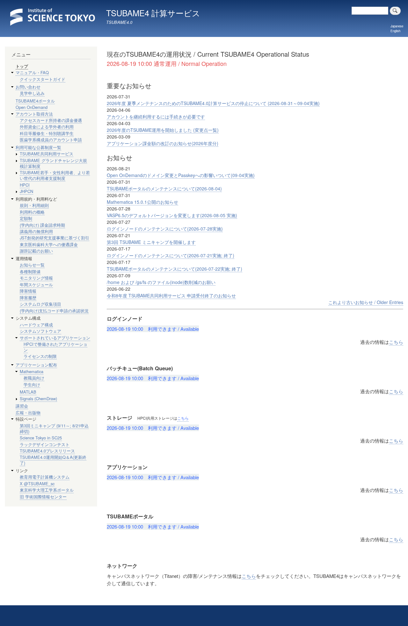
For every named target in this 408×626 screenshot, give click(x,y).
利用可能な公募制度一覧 (38, 147)
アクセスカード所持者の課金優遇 (51, 120)
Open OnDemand (31, 107)
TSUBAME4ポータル (35, 101)
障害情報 (28, 291)
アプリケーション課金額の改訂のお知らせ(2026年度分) (162, 143)
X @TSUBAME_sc (37, 483)
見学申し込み (32, 93)
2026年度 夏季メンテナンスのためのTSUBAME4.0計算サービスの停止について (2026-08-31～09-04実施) (213, 103)
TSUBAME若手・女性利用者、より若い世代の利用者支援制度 (55, 175)
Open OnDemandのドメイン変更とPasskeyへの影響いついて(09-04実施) (181, 175)
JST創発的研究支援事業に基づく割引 (54, 238)
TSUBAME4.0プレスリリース (47, 451)
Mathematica (31, 371)
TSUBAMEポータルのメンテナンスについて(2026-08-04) (164, 188)
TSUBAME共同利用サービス (46, 154)
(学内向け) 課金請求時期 (42, 225)
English (395, 31)
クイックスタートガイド (42, 79)
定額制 (26, 218)
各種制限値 (30, 271)
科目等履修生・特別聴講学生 (47, 133)
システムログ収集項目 (40, 304)
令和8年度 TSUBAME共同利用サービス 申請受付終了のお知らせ (171, 295)
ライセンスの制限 (40, 356)
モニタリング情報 (36, 278)
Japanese (396, 26)
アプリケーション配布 (36, 365)
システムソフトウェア (40, 331)
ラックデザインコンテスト (44, 444)
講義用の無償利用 (36, 231)
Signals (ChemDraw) (38, 398)
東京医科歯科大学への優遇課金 (49, 244)
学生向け (32, 384)
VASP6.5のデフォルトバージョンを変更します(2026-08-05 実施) (172, 215)
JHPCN (26, 191)
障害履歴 (28, 298)
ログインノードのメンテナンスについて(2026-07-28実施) (165, 228)
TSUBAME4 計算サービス (153, 12)
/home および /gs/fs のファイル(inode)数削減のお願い (161, 282)
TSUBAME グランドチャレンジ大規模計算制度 (53, 163)
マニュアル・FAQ (32, 72)
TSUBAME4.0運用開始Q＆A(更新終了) (53, 460)
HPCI (25, 185)
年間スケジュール (36, 284)
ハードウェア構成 (36, 325)
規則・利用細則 (34, 205)
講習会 (22, 406)
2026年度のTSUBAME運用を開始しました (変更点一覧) (163, 130)
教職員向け (34, 378)
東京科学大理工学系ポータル (47, 490)
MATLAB (28, 392)
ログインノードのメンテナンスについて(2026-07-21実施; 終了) (170, 255)
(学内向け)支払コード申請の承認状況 (54, 311)
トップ (22, 66)
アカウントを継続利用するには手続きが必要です (156, 116)
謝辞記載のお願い (36, 251)
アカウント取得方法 (34, 114)
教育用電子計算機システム (44, 477)
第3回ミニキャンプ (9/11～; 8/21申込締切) (54, 428)
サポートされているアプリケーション (55, 338)
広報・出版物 (28, 412)
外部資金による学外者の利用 (47, 127)
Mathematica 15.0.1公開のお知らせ (142, 202)
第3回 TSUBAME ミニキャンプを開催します (151, 242)
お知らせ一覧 (32, 265)
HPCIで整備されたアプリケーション (55, 347)
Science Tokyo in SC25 (41, 438)
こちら (396, 341)
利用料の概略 (32, 212)
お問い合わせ (28, 87)
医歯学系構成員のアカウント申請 (51, 140)
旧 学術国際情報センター (43, 497)
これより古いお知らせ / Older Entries (365, 302)
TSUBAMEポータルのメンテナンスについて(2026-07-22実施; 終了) (174, 269)
